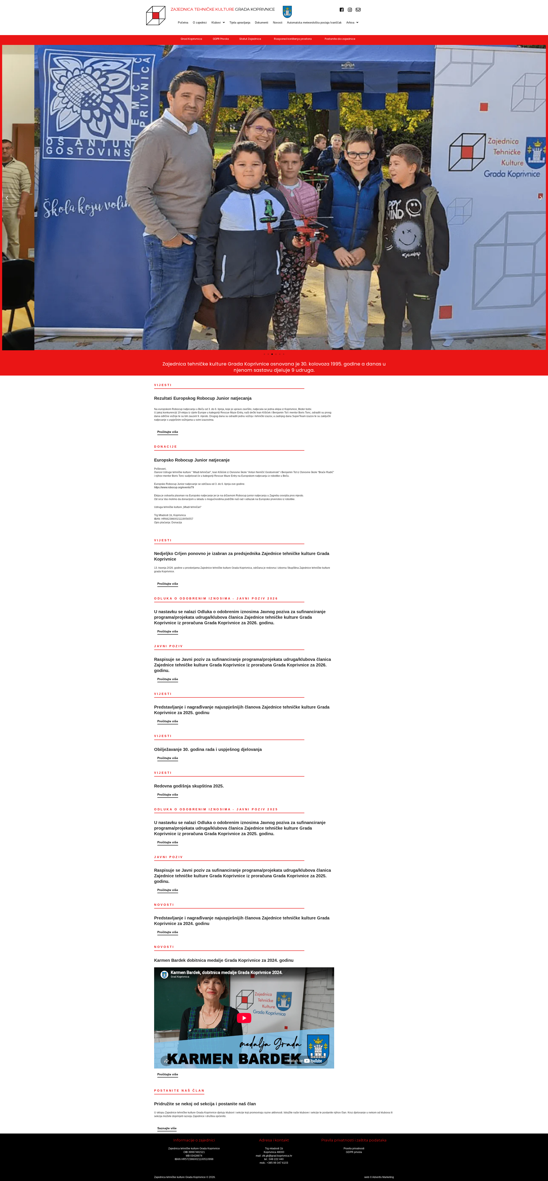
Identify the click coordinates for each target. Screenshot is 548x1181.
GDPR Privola (221, 39)
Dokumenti (261, 22)
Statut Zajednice (250, 39)
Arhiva (350, 22)
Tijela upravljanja (239, 22)
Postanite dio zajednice (340, 39)
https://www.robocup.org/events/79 (174, 487)
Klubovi (216, 22)
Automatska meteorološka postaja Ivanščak (314, 22)
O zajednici (200, 22)
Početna (183, 22)
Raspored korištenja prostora (293, 39)
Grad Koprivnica (191, 39)
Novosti (277, 22)
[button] (218, 22)
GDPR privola (354, 1152)
